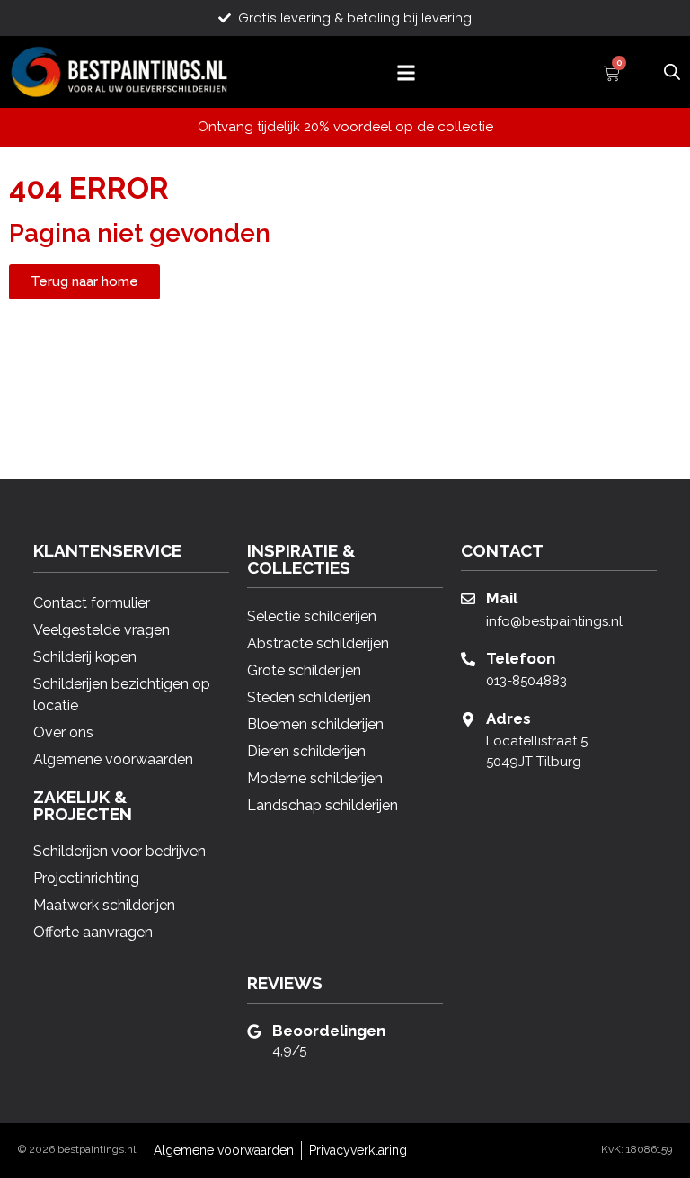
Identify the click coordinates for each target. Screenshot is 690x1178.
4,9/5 (289, 1050)
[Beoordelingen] (254, 1031)
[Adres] (468, 719)
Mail (502, 598)
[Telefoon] (468, 659)
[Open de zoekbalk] (672, 69)
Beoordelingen (328, 1031)
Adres (508, 718)
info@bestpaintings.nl (554, 621)
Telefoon (520, 658)
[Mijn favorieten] (641, 72)
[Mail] (468, 599)
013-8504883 (526, 681)
